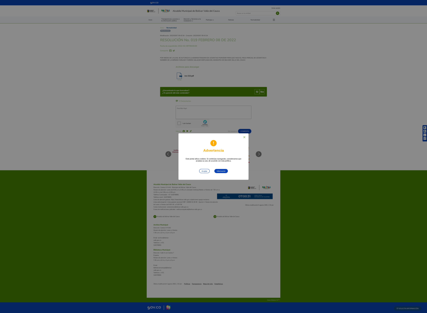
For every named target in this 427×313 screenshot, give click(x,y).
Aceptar (204, 171)
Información (221, 171)
